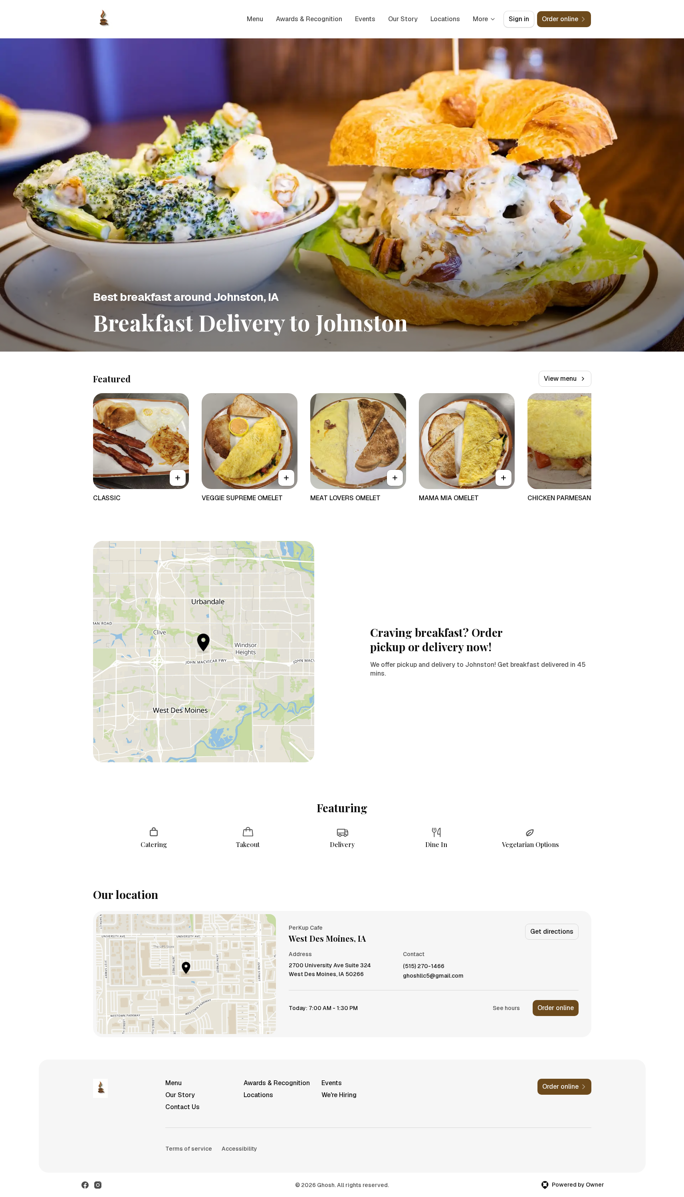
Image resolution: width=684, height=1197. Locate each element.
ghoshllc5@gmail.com (433, 976)
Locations (445, 19)
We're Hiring (339, 1095)
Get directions (551, 931)
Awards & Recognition (309, 19)
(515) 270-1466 (423, 966)
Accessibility (239, 1148)
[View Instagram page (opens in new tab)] (98, 1185)
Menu (255, 19)
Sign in (519, 19)
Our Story (403, 19)
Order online (555, 1008)
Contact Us (182, 1107)
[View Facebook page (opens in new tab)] (85, 1185)
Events (365, 19)
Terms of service (188, 1148)
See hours (506, 1008)
